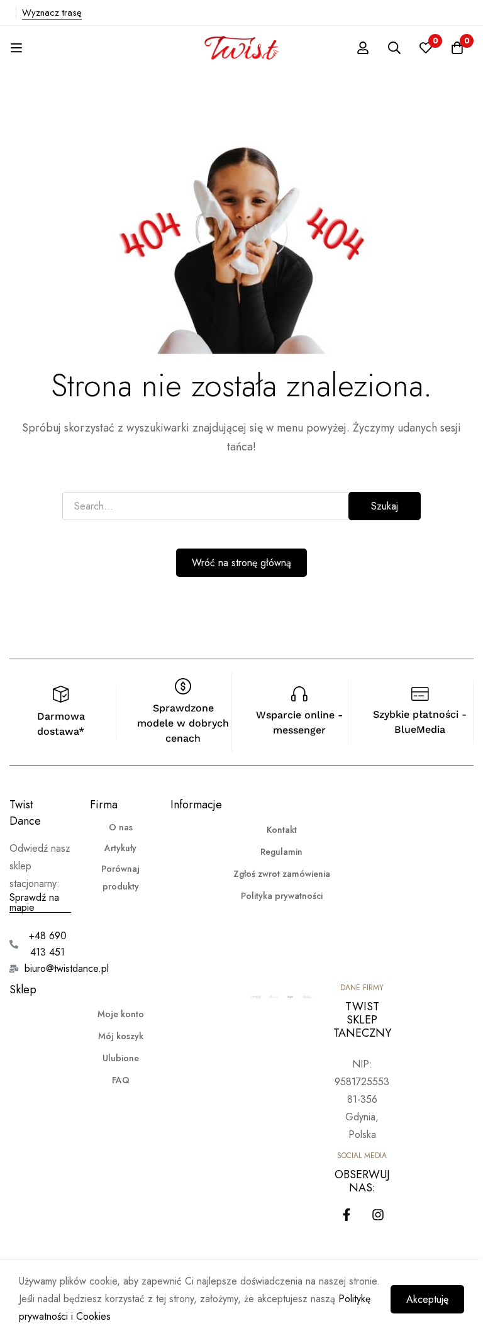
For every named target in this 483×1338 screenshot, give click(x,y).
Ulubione (121, 1058)
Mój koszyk (120, 1036)
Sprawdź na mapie (34, 903)
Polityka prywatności (282, 895)
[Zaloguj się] (363, 48)
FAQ (121, 1080)
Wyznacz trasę (52, 13)
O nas (121, 827)
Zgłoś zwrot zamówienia (281, 873)
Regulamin (281, 851)
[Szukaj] (394, 48)
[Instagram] (378, 1214)
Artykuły (120, 848)
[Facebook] (346, 1214)
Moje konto (120, 1014)
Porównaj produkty (120, 877)
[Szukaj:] (241, 506)
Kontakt (282, 829)
